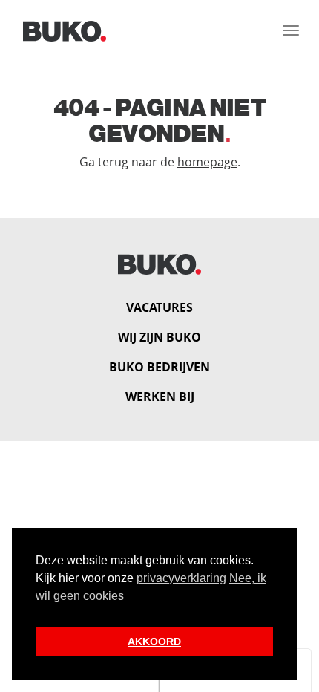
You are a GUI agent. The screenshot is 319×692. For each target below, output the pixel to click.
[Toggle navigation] (291, 30)
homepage (207, 162)
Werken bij (159, 396)
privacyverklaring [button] (181, 578)
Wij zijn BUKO (159, 337)
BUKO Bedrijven (159, 367)
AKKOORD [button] (154, 641)
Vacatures (159, 307)
